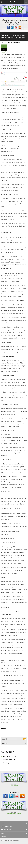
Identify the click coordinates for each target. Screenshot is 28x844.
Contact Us (13, 1)
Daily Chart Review (9, 756)
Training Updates (17, 42)
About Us (6, 1)
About (2, 833)
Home (2, 823)
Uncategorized (8, 763)
